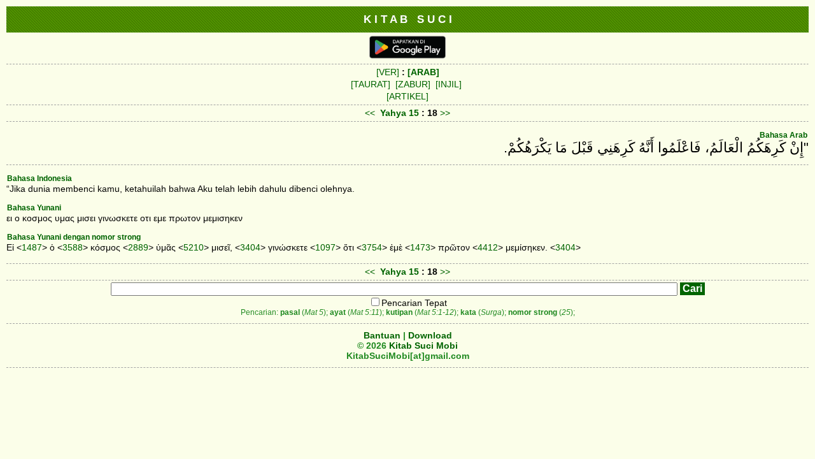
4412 (488, 247)
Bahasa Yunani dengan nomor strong (74, 237)
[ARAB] (423, 72)
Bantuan (382, 335)
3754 (372, 247)
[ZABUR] (412, 84)
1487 (32, 247)
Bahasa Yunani (34, 208)
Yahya (393, 113)
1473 (420, 247)
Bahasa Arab (783, 135)
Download (430, 335)
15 (415, 113)
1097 (325, 247)
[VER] (387, 72)
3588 (72, 247)
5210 (193, 247)
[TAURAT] (370, 84)
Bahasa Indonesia (39, 178)
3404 (250, 247)
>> (445, 113)
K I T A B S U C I (408, 19)
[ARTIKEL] (407, 96)
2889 (138, 247)
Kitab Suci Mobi (423, 345)
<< (370, 113)
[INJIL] (449, 84)
